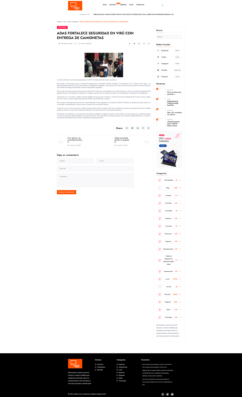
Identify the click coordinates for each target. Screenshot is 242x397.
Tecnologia (140, 4)
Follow (177, 51)
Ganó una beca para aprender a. (174, 93)
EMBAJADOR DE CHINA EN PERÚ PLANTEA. (172, 103)
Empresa (123, 4)
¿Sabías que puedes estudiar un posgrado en (121, 140)
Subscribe (177, 70)
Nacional (170, 90)
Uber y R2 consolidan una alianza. (174, 113)
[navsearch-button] (162, 6)
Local (169, 99)
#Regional (62, 27)
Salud (131, 4)
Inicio (105, 4)
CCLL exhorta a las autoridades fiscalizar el (74, 140)
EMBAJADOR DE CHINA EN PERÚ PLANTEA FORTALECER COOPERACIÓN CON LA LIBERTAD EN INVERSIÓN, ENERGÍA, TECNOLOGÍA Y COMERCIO (121, 14)
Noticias (114, 4)
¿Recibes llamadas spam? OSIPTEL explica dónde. (173, 124)
